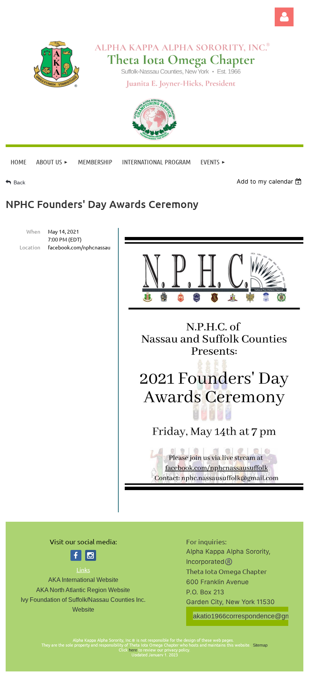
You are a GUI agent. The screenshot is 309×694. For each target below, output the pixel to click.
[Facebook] (75, 555)
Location (30, 247)
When (33, 231)
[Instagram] (90, 555)
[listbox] (270, 181)
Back (19, 182)
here (133, 650)
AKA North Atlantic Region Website (83, 590)
